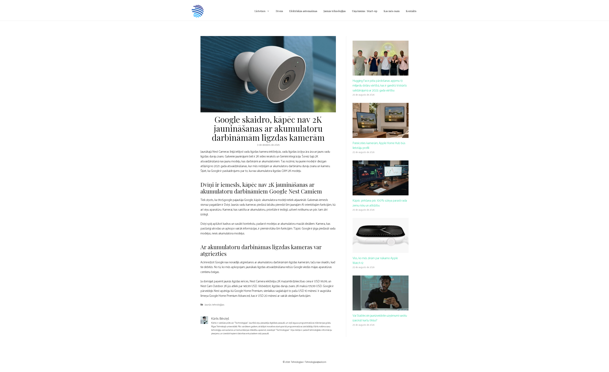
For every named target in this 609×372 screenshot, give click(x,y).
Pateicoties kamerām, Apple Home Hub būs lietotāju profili (379, 145)
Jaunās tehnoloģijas (335, 11)
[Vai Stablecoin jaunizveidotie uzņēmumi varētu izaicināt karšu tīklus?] (381, 308)
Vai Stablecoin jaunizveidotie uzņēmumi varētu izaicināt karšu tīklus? (380, 318)
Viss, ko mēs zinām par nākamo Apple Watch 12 (375, 261)
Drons (279, 11)
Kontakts (411, 11)
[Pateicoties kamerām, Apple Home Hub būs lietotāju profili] (381, 135)
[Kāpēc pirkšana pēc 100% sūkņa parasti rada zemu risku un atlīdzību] (381, 192)
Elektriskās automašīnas (303, 11)
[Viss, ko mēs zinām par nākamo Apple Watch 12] (381, 250)
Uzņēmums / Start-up (364, 11)
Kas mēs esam (391, 11)
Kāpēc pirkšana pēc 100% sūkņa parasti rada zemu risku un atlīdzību (380, 203)
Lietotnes (260, 11)
